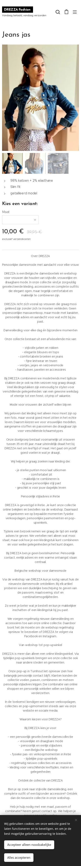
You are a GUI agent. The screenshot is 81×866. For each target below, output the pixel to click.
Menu (75, 12)
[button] (57, 12)
